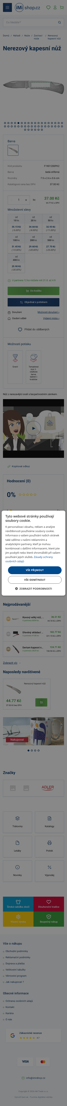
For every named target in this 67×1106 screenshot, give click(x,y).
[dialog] (33, 552)
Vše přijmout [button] (35, 570)
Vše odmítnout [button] (34, 579)
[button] (33, 588)
